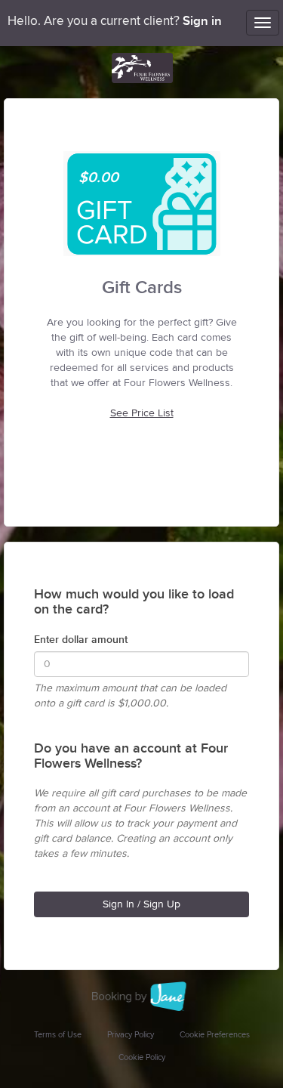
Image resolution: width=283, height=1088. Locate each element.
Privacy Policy (130, 1035)
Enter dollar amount (81, 639)
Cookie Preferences (215, 1035)
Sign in (202, 21)
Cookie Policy (141, 1057)
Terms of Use (58, 1035)
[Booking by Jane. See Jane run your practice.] (142, 996)
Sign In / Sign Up (141, 904)
